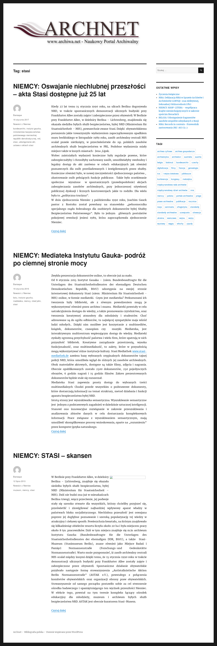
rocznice (192, 201)
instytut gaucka (34, 128)
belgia (160, 162)
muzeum (17, 490)
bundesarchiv (19, 128)
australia (188, 156)
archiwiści (176, 156)
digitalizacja (162, 167)
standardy (194, 206)
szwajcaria (185, 212)
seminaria (169, 206)
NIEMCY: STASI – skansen (52, 455)
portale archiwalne (184, 195)
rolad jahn (36, 300)
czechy (195, 162)
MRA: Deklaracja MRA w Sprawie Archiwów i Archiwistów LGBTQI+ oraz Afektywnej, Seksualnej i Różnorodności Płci (181, 101)
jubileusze (186, 173)
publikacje (180, 201)
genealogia (193, 167)
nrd (38, 138)
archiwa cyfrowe (164, 151)
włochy (180, 223)
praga (198, 195)
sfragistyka (182, 206)
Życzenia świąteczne (169, 94)
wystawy (161, 223)
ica (158, 173)
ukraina (160, 217)
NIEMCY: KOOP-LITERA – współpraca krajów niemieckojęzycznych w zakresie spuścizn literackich (179, 111)
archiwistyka (163, 156)
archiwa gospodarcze (185, 151)
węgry (171, 223)
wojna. (182, 217)
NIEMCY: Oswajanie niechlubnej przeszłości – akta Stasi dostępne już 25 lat (79, 89)
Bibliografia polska (33, 632)
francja (182, 167)
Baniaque (17, 115)
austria (198, 156)
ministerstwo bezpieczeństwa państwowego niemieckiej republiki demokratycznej (26, 135)
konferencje (162, 179)
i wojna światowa (171, 173)
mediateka (18, 300)
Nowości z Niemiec (22, 124)
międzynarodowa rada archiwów (171, 184)
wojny (191, 217)
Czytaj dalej (58, 231)
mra (192, 190)
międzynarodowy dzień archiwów (172, 190)
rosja (159, 206)
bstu (15, 297)
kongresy (175, 179)
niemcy (27, 300)
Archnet (17, 632)
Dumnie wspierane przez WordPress (64, 632)
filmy (173, 167)
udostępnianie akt (27, 141)
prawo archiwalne (165, 201)
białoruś (169, 162)
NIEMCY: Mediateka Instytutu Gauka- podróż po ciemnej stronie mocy (79, 258)
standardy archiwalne (167, 212)
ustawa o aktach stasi (23, 145)
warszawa (171, 217)
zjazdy (190, 223)
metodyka (187, 179)
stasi (15, 141)
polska (170, 195)
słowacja (197, 212)
